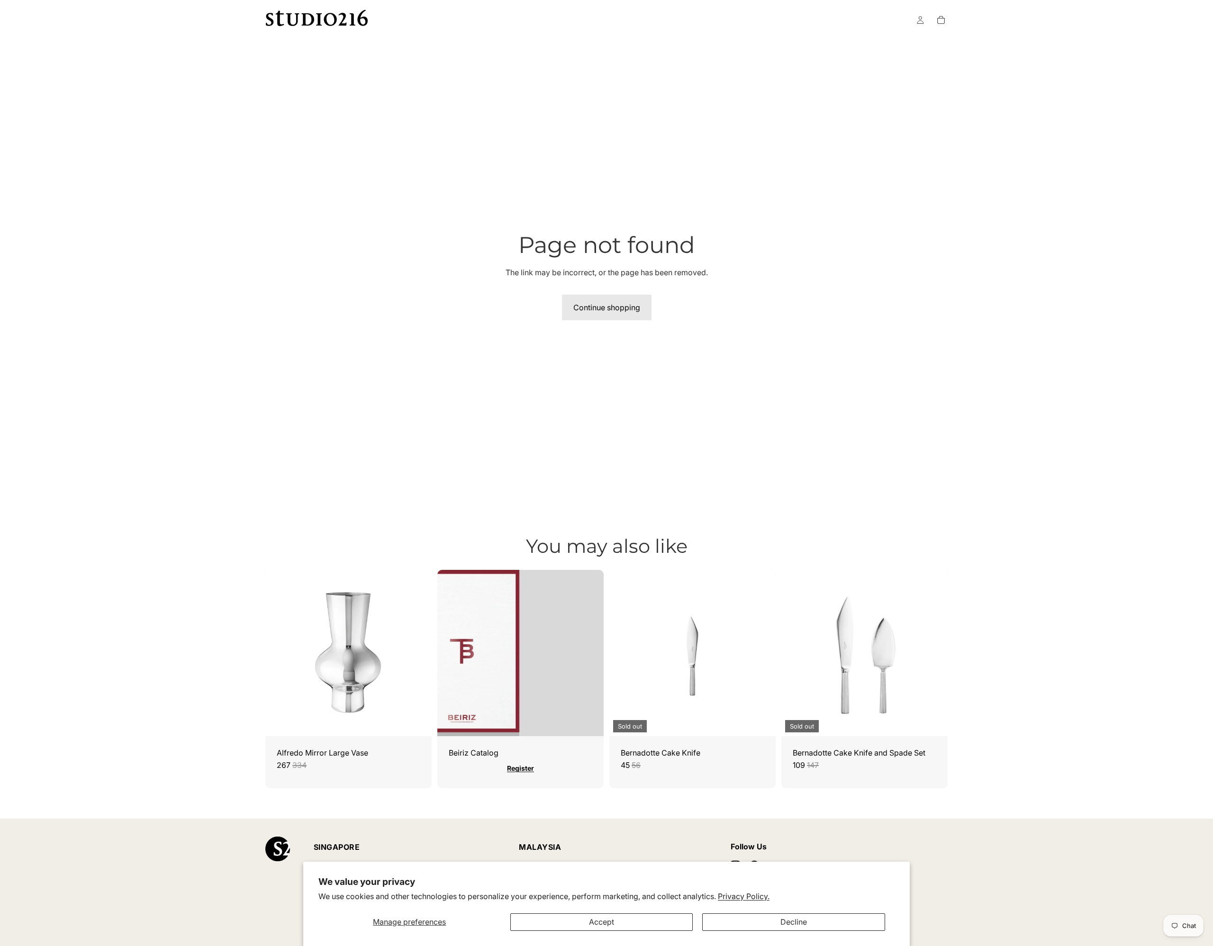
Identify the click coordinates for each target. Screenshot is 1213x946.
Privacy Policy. (743, 896)
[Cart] (941, 19)
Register (520, 768)
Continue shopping (606, 307)
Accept (601, 922)
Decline (793, 922)
